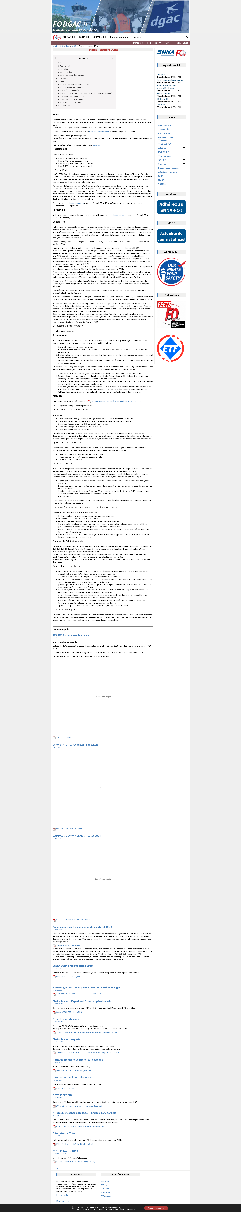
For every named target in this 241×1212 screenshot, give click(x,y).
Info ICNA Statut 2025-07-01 (66, 828)
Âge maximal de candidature (74, 87)
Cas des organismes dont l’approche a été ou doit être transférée (88, 93)
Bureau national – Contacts (166, 138)
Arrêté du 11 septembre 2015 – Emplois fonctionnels (84, 1113)
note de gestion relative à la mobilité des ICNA (112, 401)
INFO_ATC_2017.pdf (65, 1088)
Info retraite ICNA (64, 1133)
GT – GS (162, 160)
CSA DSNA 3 (161, 105)
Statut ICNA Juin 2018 (66, 976)
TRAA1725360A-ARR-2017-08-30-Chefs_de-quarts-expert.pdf (83, 1053)
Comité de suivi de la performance (170, 80)
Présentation (164, 133)
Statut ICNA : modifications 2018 (73, 965)
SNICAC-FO (69, 37)
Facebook (153, 42)
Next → (59, 1168)
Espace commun (119, 37)
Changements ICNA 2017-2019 (67, 945)
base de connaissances (99, 131)
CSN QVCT (161, 74)
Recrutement (65, 66)
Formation (64, 69)
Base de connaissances (168, 168)
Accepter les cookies (156, 1208)
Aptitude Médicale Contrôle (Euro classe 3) (78, 1059)
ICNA (160, 176)
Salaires (96, 145)
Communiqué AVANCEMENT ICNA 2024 (70, 920)
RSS (169, 42)
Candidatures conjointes (72, 102)
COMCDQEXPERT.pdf (65, 1012)
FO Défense (105, 1192)
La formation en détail (64, 331)
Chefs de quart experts (67, 1039)
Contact (184, 42)
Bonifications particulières (73, 99)
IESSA (161, 180)
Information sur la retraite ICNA (72, 1077)
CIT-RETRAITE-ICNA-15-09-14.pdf (71, 1162)
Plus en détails (61, 170)
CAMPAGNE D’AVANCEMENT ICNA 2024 (77, 835)
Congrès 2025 (164, 125)
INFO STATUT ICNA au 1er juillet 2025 (75, 744)
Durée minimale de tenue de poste (76, 84)
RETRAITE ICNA (63, 1095)
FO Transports (106, 1196)
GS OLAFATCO (162, 99)
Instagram (138, 42)
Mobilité (63, 81)
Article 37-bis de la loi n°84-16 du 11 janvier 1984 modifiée (76, 994)
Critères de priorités (71, 90)
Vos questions (164, 129)
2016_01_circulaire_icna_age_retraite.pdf (75, 1106)
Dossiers (136, 37)
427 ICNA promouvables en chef (72, 635)
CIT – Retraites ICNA (65, 1151)
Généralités (67, 72)
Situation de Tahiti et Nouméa (74, 96)
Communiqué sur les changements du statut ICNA (82, 927)
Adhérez (162, 148)
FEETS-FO (105, 1181)
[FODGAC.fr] (56, 37)
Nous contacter (62, 1195)
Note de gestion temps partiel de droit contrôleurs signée (87, 987)
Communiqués (65, 105)
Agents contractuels (167, 172)
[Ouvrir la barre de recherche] (187, 37)
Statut (62, 63)
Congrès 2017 (164, 144)
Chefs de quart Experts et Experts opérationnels (82, 1001)
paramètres (131, 1209)
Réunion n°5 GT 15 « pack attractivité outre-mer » (167, 86)
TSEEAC (162, 184)
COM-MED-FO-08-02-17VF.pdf (69, 1070)
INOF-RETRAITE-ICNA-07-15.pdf (70, 1144)
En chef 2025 (60, 737)
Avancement (65, 78)
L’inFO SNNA (163, 152)
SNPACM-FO (99, 37)
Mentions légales (63, 1201)
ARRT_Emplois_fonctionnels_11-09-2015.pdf (76, 1126)
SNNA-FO (84, 37)
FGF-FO (104, 1185)
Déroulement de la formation (74, 75)
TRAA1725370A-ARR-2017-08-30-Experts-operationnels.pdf (83, 1032)
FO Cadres (105, 1189)
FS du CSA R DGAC (164, 93)
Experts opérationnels (66, 1019)
